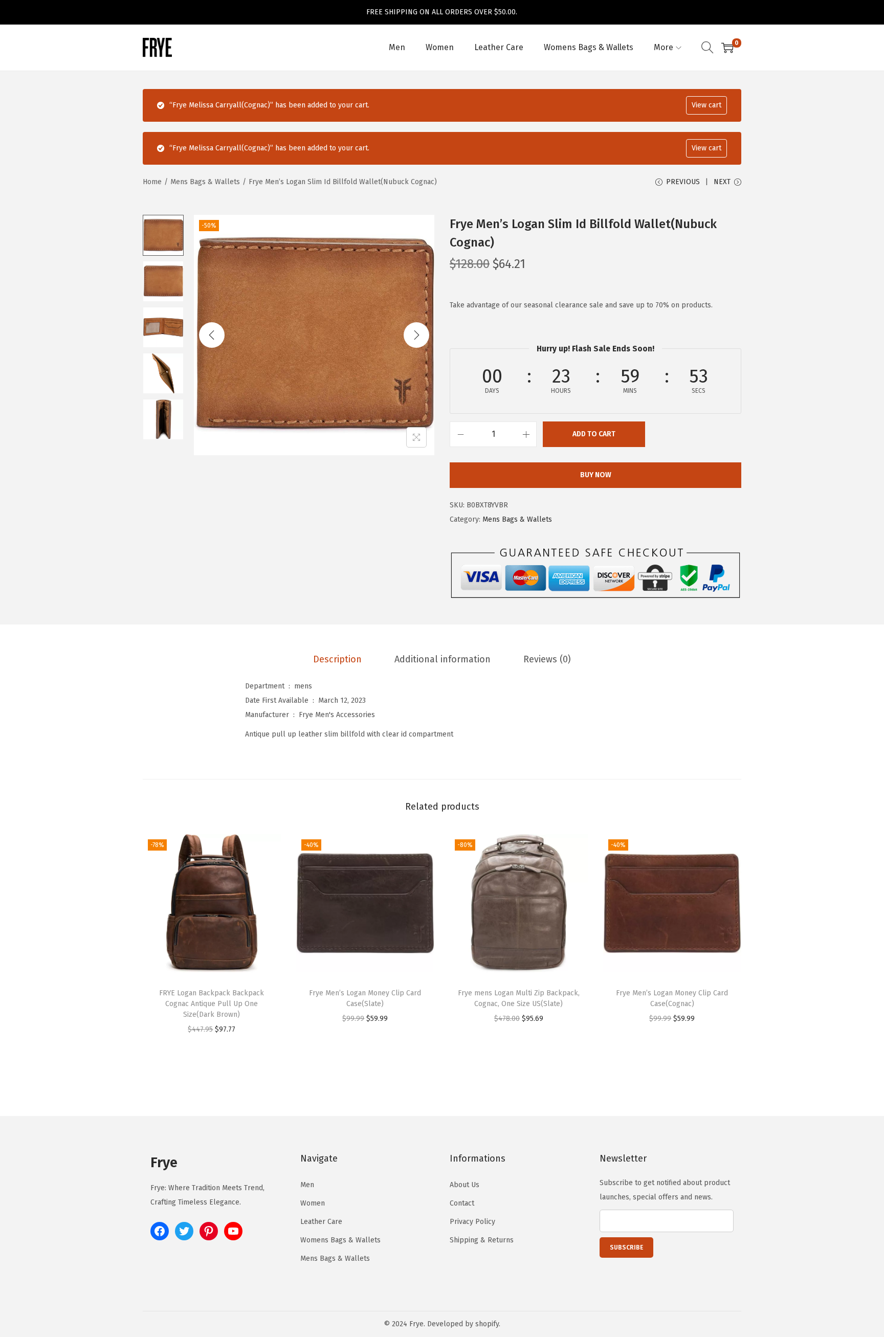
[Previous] (212, 335)
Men (307, 1184)
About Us (464, 1184)
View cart (706, 105)
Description (337, 659)
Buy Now (595, 475)
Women (312, 1203)
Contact (462, 1203)
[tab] (337, 659)
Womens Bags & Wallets (340, 1240)
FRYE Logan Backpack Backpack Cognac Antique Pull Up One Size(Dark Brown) (211, 1004)
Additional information (442, 659)
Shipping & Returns (482, 1240)
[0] (727, 47)
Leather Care (321, 1221)
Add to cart (593, 434)
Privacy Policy (472, 1221)
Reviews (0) (547, 659)
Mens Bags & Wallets (205, 181)
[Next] (416, 335)
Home (152, 181)
